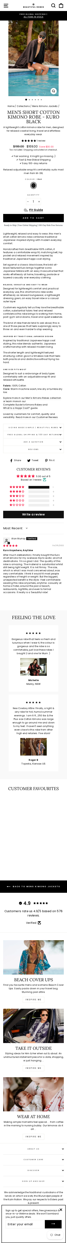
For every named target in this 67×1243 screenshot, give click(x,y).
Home (11, 106)
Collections (23, 106)
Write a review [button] (33, 514)
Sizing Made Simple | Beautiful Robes (33, 427)
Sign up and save (33, 1181)
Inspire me (33, 999)
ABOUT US (33, 1149)
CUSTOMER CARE (34, 1159)
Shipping (28, 150)
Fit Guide (36, 210)
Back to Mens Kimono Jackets (36, 886)
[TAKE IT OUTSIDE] (33, 1026)
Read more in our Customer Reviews (37, 417)
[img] (10, 545)
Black (33, 185)
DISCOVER (33, 1170)
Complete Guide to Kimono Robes (22, 404)
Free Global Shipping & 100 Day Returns (33, 435)
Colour (33, 179)
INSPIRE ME (33, 1136)
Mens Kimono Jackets (45, 106)
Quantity (33, 195)
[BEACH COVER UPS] (33, 957)
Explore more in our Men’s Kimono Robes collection (32, 398)
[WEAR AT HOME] (33, 1094)
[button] (29, 140)
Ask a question (34, 442)
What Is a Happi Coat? (16, 408)
